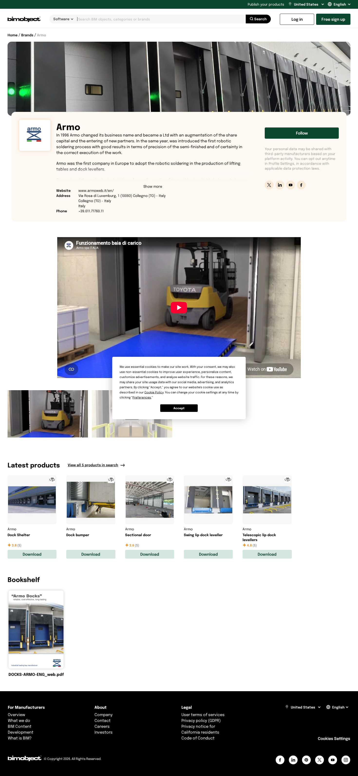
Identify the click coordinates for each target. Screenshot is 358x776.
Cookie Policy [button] (153, 392)
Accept (179, 408)
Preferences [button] (141, 397)
